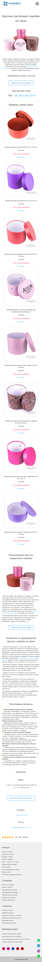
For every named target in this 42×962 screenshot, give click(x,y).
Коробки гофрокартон (9, 900)
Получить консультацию (21, 627)
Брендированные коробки (10, 892)
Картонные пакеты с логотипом (12, 915)
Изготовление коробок (9, 923)
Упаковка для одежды (9, 897)
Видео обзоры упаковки (9, 864)
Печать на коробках (8, 885)
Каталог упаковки (7, 859)
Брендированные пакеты (9, 890)
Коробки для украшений (9, 895)
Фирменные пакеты (8, 913)
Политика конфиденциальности (12, 874)
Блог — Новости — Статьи (10, 862)
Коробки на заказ (7, 910)
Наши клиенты (6, 872)
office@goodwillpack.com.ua (21, 827)
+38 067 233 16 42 (21, 815)
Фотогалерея (6, 867)
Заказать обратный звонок (21, 798)
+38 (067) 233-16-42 (24, 95)
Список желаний (7, 852)
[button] (21, 154)
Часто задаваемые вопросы (11, 869)
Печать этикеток (7, 887)
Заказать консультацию (21, 83)
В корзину (21, 157)
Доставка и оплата (8, 854)
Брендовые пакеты (8, 920)
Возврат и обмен (7, 857)
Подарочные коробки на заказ (11, 918)
